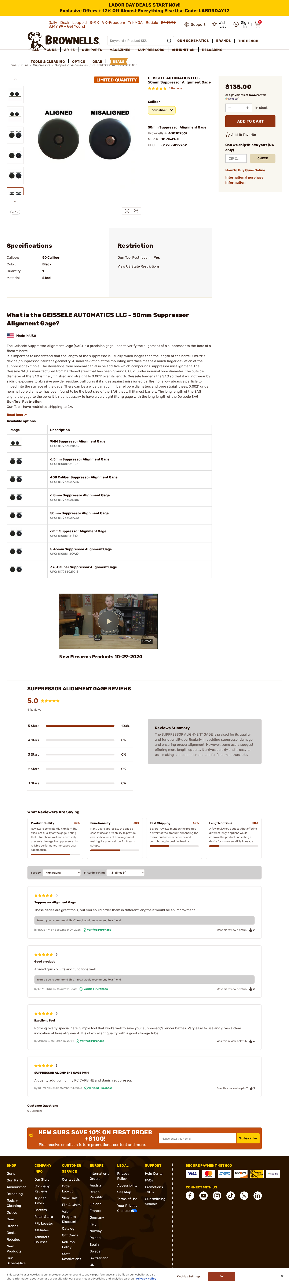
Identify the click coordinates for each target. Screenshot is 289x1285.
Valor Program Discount (69, 1217)
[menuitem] (35, 49)
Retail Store (43, 1217)
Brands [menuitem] (223, 41)
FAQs (149, 1180)
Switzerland (99, 1258)
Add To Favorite (243, 135)
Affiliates (41, 1230)
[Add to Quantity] (247, 107)
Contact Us (71, 1179)
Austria (95, 1185)
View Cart (69, 1198)
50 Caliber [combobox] (159, 110)
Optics (12, 1212)
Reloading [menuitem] (212, 50)
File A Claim (71, 1205)
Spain (94, 1245)
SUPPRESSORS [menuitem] (151, 50)
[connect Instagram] (217, 1195)
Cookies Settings (189, 1276)
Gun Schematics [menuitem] (193, 41)
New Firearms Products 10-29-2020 (100, 657)
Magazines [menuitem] (120, 50)
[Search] (169, 40)
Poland (95, 1238)
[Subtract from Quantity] (230, 107)
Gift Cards (70, 1235)
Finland (96, 1204)
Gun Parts (15, 1180)
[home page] (63, 41)
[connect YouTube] (203, 1195)
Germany (97, 1217)
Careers (40, 1210)
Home (12, 65)
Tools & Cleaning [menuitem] (48, 62)
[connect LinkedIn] (257, 1195)
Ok (221, 1276)
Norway (96, 1231)
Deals (11, 1233)
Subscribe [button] (248, 1138)
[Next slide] (15, 201)
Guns (11, 1174)
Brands (12, 1226)
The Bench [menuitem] (248, 41)
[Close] (282, 1276)
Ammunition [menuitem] (183, 50)
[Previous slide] (15, 79)
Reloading (15, 1194)
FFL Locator (43, 1223)
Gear (10, 1219)
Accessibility (127, 1185)
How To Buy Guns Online (245, 170)
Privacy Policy (146, 1278)
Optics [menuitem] (78, 62)
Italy (93, 1224)
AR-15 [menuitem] (69, 50)
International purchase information (244, 179)
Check (262, 158)
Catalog (68, 1228)
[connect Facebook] (190, 1195)
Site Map (124, 1192)
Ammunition (16, 1187)
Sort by (36, 872)
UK (92, 1265)
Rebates (13, 1239)
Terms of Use (127, 1199)
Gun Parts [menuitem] (92, 50)
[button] (241, 24)
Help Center (154, 1174)
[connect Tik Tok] (230, 1195)
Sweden (96, 1251)
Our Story (42, 1179)
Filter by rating (94, 872)
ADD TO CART (250, 121)
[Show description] (17, 415)
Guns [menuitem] (52, 50)
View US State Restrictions (139, 266)
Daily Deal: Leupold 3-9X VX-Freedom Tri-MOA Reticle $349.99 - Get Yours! (112, 24)
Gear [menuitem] (97, 62)
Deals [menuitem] (119, 62)
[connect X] (244, 1195)
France (95, 1211)
